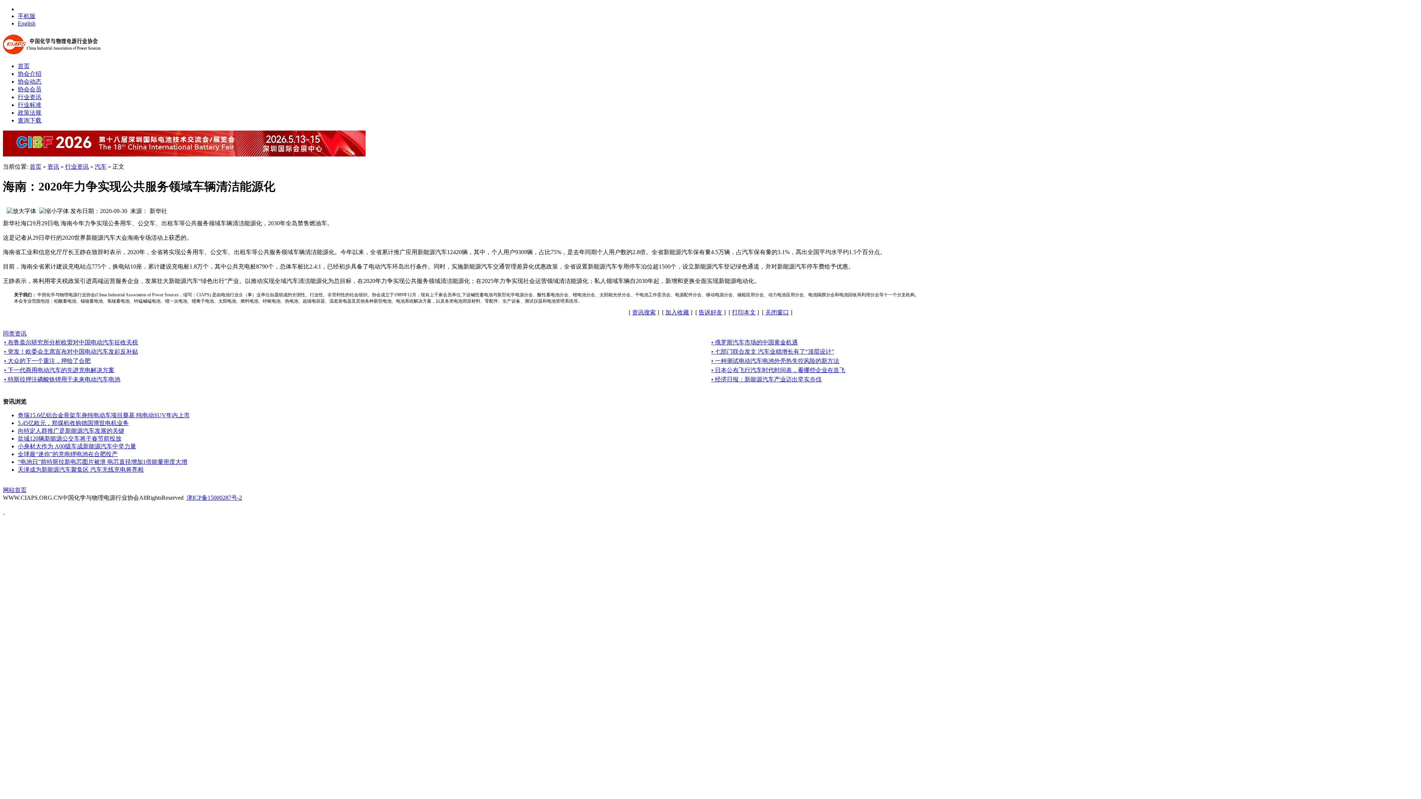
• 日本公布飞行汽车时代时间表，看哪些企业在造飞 (778, 370)
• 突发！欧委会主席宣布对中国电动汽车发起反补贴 (71, 351)
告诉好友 (710, 312)
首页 (35, 166)
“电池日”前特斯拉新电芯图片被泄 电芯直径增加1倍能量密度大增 (102, 462)
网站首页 (15, 490)
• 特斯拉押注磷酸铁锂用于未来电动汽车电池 (62, 379)
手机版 (27, 16)
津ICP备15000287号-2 (214, 498)
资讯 (53, 166)
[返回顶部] (3, 512)
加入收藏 (677, 312)
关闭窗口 (777, 312)
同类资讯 (15, 333)
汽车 (101, 166)
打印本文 (744, 312)
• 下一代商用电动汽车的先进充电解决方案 (59, 370)
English (27, 23)
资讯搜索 (644, 312)
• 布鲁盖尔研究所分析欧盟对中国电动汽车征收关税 (71, 342)
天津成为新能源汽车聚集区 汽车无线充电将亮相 (81, 469)
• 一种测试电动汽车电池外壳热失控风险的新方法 (775, 361)
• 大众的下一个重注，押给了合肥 (47, 361)
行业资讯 (77, 166)
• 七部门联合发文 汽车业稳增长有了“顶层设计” (772, 351)
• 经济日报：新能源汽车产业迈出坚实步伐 (766, 379)
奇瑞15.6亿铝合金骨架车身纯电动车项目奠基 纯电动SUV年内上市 (104, 415)
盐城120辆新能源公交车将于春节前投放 (69, 438)
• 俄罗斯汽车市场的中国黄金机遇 (754, 342)
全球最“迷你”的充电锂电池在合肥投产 (68, 454)
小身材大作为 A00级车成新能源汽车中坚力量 (77, 446)
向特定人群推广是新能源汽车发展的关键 (71, 431)
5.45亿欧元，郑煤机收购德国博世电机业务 (73, 423)
